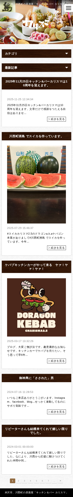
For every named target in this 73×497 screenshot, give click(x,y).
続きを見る (58, 118)
